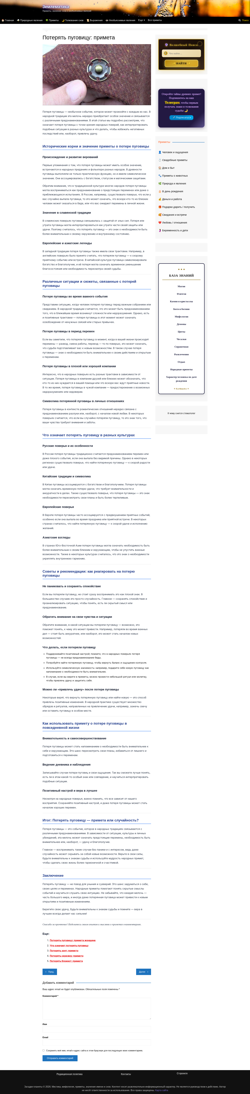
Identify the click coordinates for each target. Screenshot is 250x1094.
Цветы (181, 331)
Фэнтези (181, 294)
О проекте (182, 1073)
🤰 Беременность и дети (173, 230)
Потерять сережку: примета (66, 955)
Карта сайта (161, 1090)
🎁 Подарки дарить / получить (176, 207)
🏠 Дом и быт (166, 167)
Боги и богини (181, 309)
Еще (140, 20)
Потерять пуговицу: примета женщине (73, 940)
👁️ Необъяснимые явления (120, 20)
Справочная (181, 346)
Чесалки (181, 339)
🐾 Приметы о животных (173, 175)
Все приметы (155, 20)
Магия (181, 286)
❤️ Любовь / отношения (172, 222)
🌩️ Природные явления (30, 20)
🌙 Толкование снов (72, 20)
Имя (45, 1024)
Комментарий (50, 996)
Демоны (181, 324)
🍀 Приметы (52, 20)
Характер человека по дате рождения (181, 379)
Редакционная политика (69, 1074)
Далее (142, 972)
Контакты (126, 1074)
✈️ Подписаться (181, 117)
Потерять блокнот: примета (66, 961)
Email (45, 1037)
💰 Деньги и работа (170, 199)
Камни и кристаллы (181, 301)
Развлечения (181, 354)
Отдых (181, 362)
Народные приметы (181, 369)
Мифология (181, 316)
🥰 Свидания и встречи (172, 214)
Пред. (51, 972)
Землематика (56, 6)
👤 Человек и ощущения (173, 152)
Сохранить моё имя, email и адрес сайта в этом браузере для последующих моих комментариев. (94, 1050)
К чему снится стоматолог (181, 413)
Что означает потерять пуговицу (69, 945)
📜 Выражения (94, 20)
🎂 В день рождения (170, 191)
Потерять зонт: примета (64, 950)
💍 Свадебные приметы (172, 160)
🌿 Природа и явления (172, 183)
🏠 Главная (7, 20)
